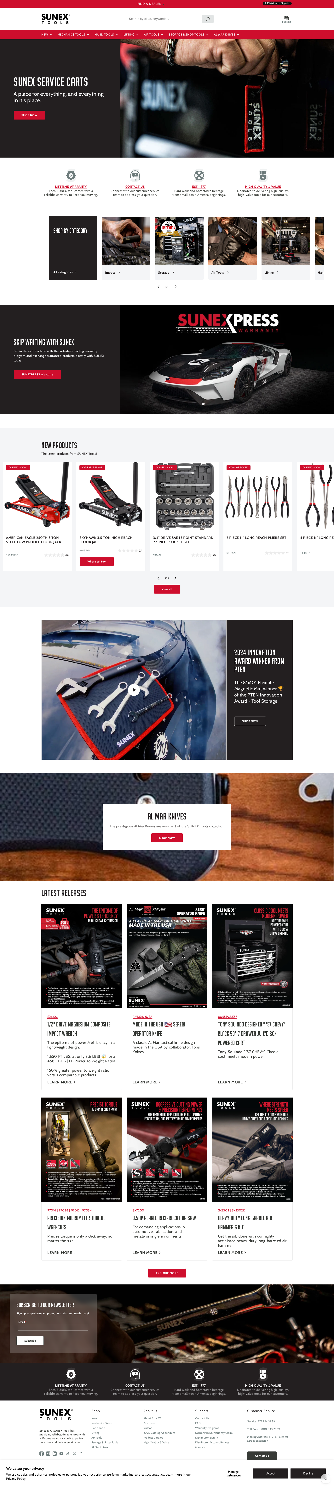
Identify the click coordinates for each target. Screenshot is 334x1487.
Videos (147, 1428)
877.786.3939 (266, 1421)
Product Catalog (153, 1437)
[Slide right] (175, 286)
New (94, 1418)
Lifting (269, 272)
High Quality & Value (156, 1442)
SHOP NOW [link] (250, 721)
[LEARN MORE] (81, 956)
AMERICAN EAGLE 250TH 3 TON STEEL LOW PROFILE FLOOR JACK (33, 540)
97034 (87, 1210)
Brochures (149, 1423)
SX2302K (238, 1210)
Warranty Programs (207, 1428)
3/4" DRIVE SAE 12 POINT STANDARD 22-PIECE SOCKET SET (183, 540)
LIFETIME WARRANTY (71, 186)
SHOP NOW (29, 115)
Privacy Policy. (16, 1478)
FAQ (198, 1423)
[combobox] (169, 19)
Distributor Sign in (278, 3)
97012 (75, 1210)
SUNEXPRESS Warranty (37, 374)
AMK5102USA (142, 1016)
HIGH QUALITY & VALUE (263, 186)
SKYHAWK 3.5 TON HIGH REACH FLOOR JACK (106, 540)
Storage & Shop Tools (104, 1442)
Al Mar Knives (99, 1447)
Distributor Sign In (206, 1437)
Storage (163, 272)
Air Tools (217, 272)
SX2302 (223, 1210)
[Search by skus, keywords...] (208, 19)
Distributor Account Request (212, 1442)
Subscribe (30, 1340)
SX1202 (52, 1016)
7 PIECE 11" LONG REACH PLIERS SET (256, 538)
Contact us (262, 1455)
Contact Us (202, 1418)
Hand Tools (98, 1428)
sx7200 (138, 1210)
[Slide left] (158, 286)
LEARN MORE (59, 1082)
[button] (47, 34)
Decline (308, 1473)
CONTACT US (135, 186)
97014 (51, 1210)
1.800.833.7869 (270, 1429)
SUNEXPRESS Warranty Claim (214, 1432)
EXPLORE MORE (167, 1273)
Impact (110, 272)
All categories (63, 272)
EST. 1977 (199, 186)
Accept (270, 1473)
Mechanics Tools (101, 1423)
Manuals (200, 1447)
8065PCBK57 (227, 1016)
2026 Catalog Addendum (159, 1432)
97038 (63, 1210)
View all (167, 589)
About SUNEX (152, 1418)
